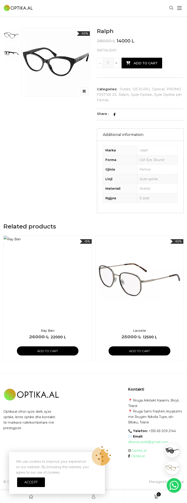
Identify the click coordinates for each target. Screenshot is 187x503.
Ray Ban (48, 331)
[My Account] (93, 496)
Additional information (123, 134)
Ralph (124, 94)
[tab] (140, 135)
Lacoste (139, 331)
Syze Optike (141, 94)
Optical (158, 89)
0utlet (125, 89)
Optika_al (139, 451)
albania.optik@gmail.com (148, 442)
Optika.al (138, 456)
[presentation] (6, 303)
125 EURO (141, 89)
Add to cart (146, 63)
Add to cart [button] (47, 351)
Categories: (107, 89)
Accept (31, 482)
